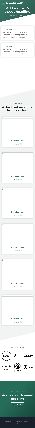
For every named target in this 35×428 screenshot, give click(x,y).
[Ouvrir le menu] (31, 3)
